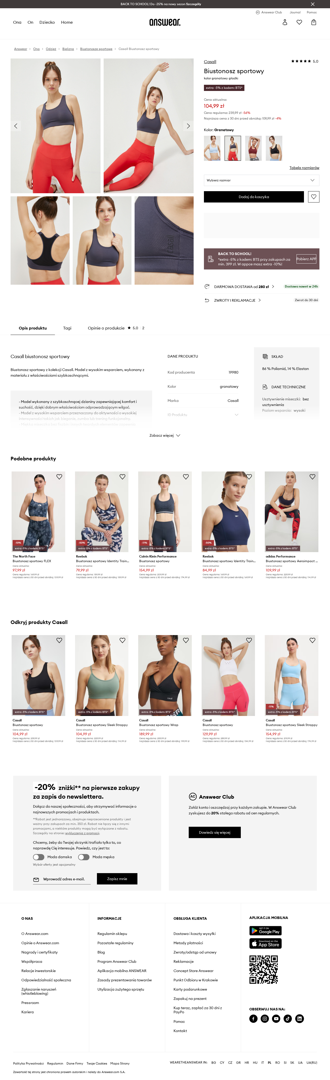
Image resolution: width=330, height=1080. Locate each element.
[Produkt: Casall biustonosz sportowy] (38, 675)
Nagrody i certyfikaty (39, 952)
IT (262, 1063)
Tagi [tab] (67, 328)
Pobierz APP (306, 259)
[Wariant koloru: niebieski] (212, 148)
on (30, 22)
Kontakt (180, 1030)
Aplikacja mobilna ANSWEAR (121, 970)
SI (285, 1063)
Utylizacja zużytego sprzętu (120, 989)
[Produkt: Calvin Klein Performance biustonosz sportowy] (165, 511)
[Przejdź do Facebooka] (253, 1018)
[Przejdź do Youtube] (276, 1018)
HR (247, 1063)
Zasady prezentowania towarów (124, 980)
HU (255, 1063)
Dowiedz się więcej (214, 832)
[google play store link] (265, 930)
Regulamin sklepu (112, 933)
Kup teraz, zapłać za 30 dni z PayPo (198, 1010)
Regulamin (55, 1063)
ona (17, 22)
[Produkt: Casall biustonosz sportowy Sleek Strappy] (102, 675)
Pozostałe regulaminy (115, 943)
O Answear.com (34, 933)
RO (277, 1063)
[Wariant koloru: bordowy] (253, 148)
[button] (261, 180)
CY (222, 1063)
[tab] (116, 328)
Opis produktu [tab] (33, 328)
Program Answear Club (116, 961)
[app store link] (265, 943)
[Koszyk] (314, 22)
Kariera (27, 1012)
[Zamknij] (313, 4)
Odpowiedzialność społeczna (46, 980)
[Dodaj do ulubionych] (313, 196)
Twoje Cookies (97, 1063)
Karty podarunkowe (190, 989)
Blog (101, 952)
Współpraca (31, 961)
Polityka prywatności (28, 1063)
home (67, 22)
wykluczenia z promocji (82, 833)
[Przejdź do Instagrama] (265, 1018)
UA (300, 1063)
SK (292, 1063)
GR (238, 1063)
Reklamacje (184, 961)
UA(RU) (312, 1063)
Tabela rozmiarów (304, 167)
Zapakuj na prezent (190, 998)
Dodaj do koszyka (254, 197)
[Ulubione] (299, 22)
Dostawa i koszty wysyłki (195, 933)
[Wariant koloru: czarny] (274, 148)
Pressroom (30, 1002)
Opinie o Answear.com (40, 943)
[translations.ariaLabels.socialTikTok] (287, 1019)
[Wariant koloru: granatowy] (233, 148)
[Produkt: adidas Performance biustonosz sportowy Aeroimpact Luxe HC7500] (291, 511)
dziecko (47, 22)
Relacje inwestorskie (38, 970)
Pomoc (179, 1021)
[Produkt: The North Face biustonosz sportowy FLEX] (38, 511)
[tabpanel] (165, 388)
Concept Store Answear (193, 970)
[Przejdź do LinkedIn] (299, 1019)
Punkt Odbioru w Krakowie (196, 980)
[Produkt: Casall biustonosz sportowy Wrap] (165, 675)
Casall (210, 61)
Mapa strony (120, 1063)
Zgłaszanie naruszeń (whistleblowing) (38, 991)
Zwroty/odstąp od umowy (195, 952)
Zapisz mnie (117, 878)
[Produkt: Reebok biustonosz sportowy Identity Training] (102, 511)
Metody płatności (188, 943)
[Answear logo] (165, 22)
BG (213, 1063)
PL (269, 1063)
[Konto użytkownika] (285, 22)
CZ (230, 1063)
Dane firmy (75, 1063)
